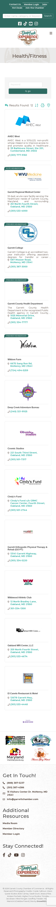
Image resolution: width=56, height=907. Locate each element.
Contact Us (15, 4)
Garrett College (15, 248)
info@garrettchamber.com (22, 799)
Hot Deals (17, 8)
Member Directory (13, 828)
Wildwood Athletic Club (20, 597)
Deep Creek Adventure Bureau (23, 407)
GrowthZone (43, 901)
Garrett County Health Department (25, 304)
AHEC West (14, 136)
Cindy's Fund (14, 496)
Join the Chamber (35, 8)
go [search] (29, 91)
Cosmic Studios (16, 448)
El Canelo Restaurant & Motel (23, 693)
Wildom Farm (14, 359)
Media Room (10, 823)
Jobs (44, 4)
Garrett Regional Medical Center (24, 192)
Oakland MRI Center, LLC (20, 645)
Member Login (31, 4)
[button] (6, 105)
